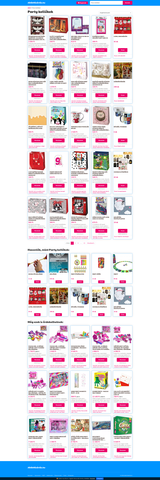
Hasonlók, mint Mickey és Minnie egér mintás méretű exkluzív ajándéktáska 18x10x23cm (79, 238)
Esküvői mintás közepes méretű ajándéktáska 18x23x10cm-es (101, 83)
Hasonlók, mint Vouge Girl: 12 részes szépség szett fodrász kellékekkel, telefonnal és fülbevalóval (58, 367)
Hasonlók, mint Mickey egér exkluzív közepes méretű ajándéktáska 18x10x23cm (101, 193)
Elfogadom (99, 478)
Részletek (37, 50)
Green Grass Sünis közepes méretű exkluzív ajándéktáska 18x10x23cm (100, 129)
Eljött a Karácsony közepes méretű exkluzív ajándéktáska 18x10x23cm (58, 38)
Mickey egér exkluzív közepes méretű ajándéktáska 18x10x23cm (99, 174)
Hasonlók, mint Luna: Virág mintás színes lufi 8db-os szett (58, 101)
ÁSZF (43, 475)
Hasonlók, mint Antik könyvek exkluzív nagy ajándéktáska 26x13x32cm (35, 102)
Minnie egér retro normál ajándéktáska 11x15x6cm (79, 173)
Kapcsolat (30, 475)
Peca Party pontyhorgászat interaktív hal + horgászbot (98, 439)
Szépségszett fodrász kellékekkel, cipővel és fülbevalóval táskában (37, 392)
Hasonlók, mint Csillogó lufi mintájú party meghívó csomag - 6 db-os (122, 411)
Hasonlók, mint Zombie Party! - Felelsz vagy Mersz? (100, 411)
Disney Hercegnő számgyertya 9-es (56, 172)
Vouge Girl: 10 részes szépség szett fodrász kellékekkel (36, 347)
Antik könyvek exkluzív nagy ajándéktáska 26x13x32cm (37, 83)
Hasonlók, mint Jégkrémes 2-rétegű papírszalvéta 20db (36, 146)
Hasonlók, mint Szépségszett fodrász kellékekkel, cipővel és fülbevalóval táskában (37, 412)
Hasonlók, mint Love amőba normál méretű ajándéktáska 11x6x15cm (37, 192)
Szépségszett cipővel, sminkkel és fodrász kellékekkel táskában (122, 347)
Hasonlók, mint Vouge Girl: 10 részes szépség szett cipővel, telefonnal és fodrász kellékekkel (101, 367)
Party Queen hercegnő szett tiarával (58, 437)
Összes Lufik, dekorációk (119, 55)
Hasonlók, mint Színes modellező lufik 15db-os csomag (100, 237)
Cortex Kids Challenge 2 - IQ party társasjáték (122, 437)
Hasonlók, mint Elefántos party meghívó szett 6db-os (100, 56)
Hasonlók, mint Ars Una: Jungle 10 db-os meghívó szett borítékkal (79, 56)
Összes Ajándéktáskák (119, 101)
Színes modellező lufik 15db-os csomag (100, 218)
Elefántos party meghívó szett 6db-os (100, 37)
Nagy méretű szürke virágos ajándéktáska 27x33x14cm (36, 218)
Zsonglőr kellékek (35, 274)
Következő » (90, 243)
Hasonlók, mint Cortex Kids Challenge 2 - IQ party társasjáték (122, 456)
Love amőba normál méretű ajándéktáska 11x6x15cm (36, 173)
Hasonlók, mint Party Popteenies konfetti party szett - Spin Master (57, 411)
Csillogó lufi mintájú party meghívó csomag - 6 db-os (122, 392)
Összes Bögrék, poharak (119, 146)
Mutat (122, 50)
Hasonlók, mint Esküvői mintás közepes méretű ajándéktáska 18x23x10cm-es (100, 102)
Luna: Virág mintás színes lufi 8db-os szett (58, 82)
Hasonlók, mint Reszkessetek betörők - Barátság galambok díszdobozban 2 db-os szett (37, 57)
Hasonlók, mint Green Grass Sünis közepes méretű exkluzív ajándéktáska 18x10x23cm (101, 147)
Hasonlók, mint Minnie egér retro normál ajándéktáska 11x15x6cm (78, 192)
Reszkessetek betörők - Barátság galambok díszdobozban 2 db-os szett (37, 38)
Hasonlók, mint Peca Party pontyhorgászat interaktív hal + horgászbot (100, 457)
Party (116, 274)
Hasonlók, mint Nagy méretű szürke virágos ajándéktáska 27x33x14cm (37, 237)
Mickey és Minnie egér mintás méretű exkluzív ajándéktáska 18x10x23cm (79, 219)
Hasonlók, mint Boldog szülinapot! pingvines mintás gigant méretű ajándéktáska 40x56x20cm (58, 147)
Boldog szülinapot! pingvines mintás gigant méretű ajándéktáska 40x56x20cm (58, 129)
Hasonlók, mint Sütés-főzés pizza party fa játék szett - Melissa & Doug (79, 456)
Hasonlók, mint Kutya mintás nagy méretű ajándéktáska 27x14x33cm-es (58, 237)
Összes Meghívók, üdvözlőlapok (121, 236)
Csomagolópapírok (121, 172)
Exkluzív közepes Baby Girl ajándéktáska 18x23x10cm (79, 83)
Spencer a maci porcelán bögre (80, 127)
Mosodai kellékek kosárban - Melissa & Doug (78, 347)
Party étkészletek (77, 274)
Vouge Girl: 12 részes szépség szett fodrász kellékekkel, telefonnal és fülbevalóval (57, 349)
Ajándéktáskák (119, 82)
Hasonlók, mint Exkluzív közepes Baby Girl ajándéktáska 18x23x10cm (79, 101)
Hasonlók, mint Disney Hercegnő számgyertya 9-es (57, 192)
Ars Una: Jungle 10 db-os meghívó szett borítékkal (80, 37)
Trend (64, 475)
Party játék (96, 274)
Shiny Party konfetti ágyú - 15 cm (78, 392)
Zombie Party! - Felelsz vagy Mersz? (100, 392)
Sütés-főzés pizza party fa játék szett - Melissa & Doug (79, 438)
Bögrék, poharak (120, 127)
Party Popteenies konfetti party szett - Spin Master (57, 392)
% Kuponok (71, 475)
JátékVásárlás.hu (36, 2)
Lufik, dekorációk (120, 36)
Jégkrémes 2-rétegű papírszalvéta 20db (35, 127)
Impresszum (37, 475)
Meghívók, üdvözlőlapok (119, 218)
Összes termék (58, 475)
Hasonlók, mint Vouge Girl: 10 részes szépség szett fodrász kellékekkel (37, 366)
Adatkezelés (50, 475)
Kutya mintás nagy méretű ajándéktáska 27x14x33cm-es (58, 218)
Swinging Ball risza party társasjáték (35, 437)
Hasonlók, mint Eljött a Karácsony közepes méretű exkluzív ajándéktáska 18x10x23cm (58, 57)
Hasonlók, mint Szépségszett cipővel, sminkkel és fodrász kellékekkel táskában (122, 367)
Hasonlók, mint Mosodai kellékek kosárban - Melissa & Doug (78, 366)
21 (84, 243)
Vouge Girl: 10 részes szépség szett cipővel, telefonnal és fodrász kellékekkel (100, 348)
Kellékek (53, 274)
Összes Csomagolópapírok (120, 191)
